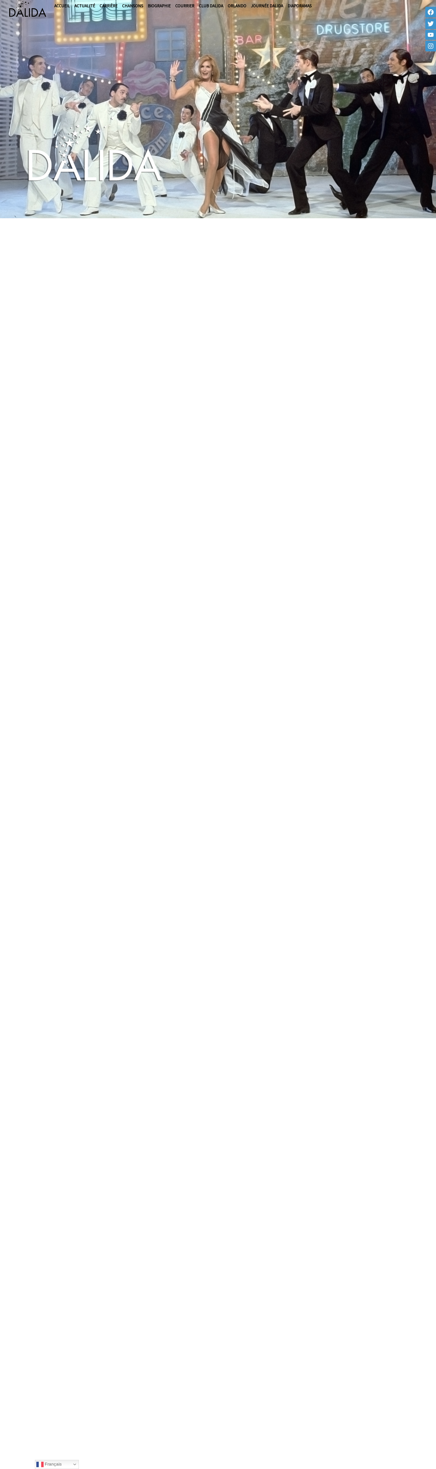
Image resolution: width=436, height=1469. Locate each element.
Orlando (237, 5)
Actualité (84, 5)
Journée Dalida (267, 5)
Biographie (159, 5)
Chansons (132, 5)
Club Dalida (211, 5)
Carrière (109, 5)
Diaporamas (300, 5)
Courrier (184, 5)
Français (53, 1464)
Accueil (62, 5)
